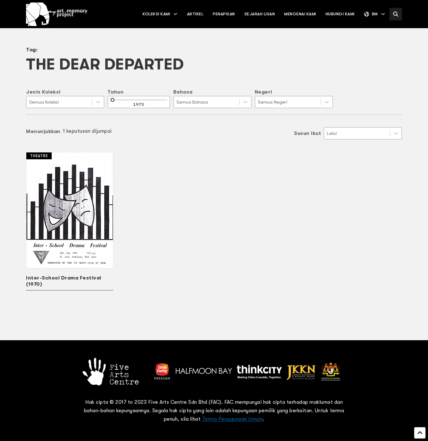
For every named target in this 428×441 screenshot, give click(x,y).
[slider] (112, 100)
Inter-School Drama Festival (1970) (63, 281)
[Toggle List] (98, 102)
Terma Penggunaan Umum (232, 419)
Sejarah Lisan (259, 14)
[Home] (56, 14)
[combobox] (59, 102)
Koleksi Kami (156, 14)
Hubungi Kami (340, 14)
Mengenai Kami (300, 14)
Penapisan (224, 14)
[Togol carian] (395, 14)
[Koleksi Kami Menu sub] (175, 14)
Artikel (195, 14)
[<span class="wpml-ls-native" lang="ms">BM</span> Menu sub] (383, 14)
